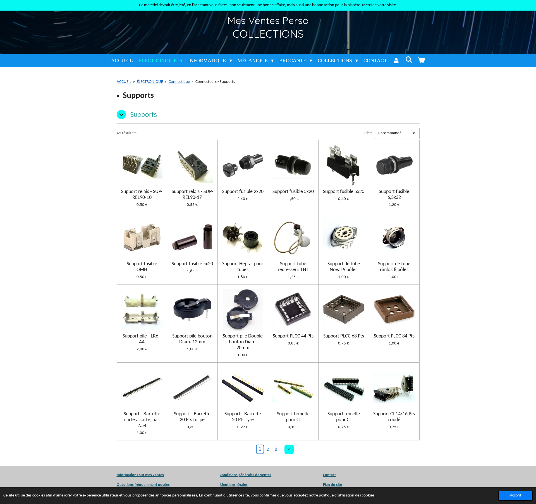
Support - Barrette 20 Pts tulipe (192, 417)
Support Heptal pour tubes (242, 267)
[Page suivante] (289, 449)
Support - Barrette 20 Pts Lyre (242, 417)
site (338, 485)
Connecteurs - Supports (215, 82)
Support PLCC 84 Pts (394, 336)
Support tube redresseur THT (293, 267)
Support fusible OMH (142, 267)
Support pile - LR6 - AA (142, 339)
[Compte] (396, 60)
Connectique (179, 82)
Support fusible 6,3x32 (394, 194)
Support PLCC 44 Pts (293, 336)
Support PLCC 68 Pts (343, 336)
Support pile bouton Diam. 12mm (192, 339)
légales (234, 485)
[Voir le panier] (421, 60)
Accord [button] (515, 495)
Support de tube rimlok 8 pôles (394, 267)
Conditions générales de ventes (245, 475)
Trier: (368, 133)
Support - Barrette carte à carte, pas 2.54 (142, 419)
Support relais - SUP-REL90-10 (141, 194)
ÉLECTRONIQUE (150, 82)
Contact (329, 475)
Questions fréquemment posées (143, 485)
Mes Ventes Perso (268, 20)
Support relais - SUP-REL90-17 (192, 194)
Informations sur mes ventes (140, 475)
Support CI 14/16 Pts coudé (394, 417)
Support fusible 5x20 (293, 191)
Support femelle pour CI (293, 417)
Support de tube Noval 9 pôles (343, 267)
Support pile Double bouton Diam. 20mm (243, 342)
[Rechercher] (408, 60)
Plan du (329, 485)
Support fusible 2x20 (243, 191)
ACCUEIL (124, 82)
